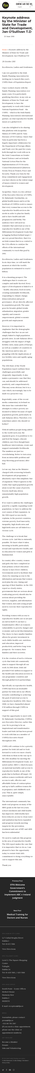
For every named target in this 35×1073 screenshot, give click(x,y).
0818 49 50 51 (24, 4)
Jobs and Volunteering (11, 1048)
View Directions (9, 949)
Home (4, 50)
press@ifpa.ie (7, 1020)
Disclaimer (25, 1060)
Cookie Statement (7, 1060)
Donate (5, 1045)
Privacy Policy (6, 1062)
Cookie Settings (17, 1060)
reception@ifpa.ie (16, 1006)
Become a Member (10, 1042)
